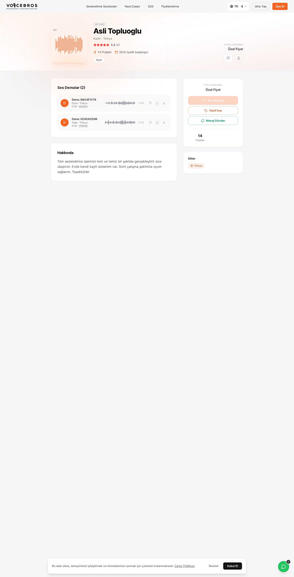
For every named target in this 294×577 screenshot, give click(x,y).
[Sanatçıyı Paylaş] (238, 58)
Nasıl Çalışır (132, 6)
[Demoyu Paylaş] (157, 103)
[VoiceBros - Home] (21, 6)
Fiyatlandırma (170, 6)
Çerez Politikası (185, 566)
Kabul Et (232, 566)
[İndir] (164, 103)
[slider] (120, 103)
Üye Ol (280, 6)
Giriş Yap (261, 6)
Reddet (213, 566)
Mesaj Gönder (215, 120)
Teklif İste (215, 110)
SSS (150, 6)
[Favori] (150, 103)
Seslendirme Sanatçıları (101, 6)
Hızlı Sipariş (215, 100)
